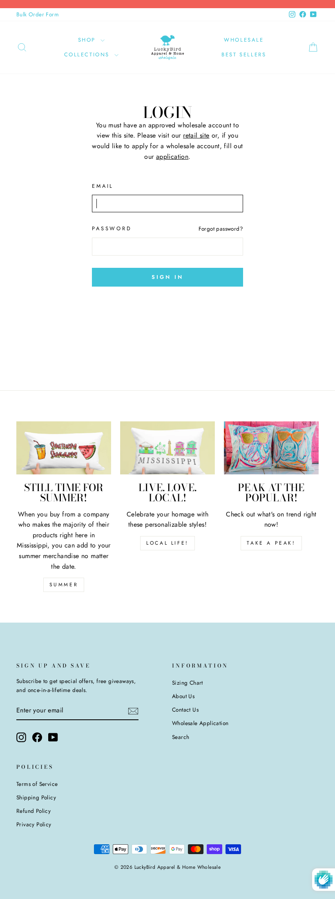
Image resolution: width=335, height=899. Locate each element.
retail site (196, 135)
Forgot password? (221, 229)
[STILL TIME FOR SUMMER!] (63, 447)
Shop (88, 40)
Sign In (167, 277)
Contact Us (185, 709)
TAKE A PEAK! (271, 543)
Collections (88, 54)
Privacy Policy (33, 824)
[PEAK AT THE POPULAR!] (271, 447)
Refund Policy (33, 811)
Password (112, 228)
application (172, 156)
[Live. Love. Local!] (167, 447)
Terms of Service (37, 784)
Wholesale (244, 40)
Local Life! (167, 543)
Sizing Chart (187, 683)
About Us (183, 696)
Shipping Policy (36, 797)
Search (180, 737)
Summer (63, 584)
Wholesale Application (200, 723)
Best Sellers (243, 54)
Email (103, 186)
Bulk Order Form (37, 14)
